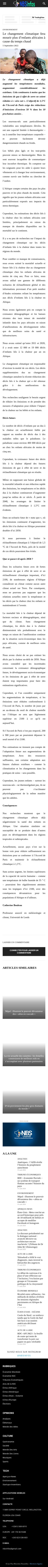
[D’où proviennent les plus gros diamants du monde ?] (24, 1090)
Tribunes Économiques (29, 1175)
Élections (7, 1403)
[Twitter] (22, 927)
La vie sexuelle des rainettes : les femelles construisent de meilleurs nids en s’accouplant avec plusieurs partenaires (24, 1059)
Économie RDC (9, 1376)
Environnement (10, 29)
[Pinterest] (28, 927)
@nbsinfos (24, 1355)
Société (6, 1445)
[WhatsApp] (34, 927)
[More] (40, 927)
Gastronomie (8, 1441)
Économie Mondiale (27, 1291)
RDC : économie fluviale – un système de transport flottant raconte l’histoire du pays (30, 1182)
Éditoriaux (7, 1422)
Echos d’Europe (9, 1399)
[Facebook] (16, 927)
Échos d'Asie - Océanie (28, 1312)
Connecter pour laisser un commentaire (24, 951)
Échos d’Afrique (10, 1388)
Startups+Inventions (12, 1484)
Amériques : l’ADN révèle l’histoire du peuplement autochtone (29, 1165)
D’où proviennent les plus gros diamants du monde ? (24, 1107)
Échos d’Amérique (11, 1392)
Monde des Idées (10, 1426)
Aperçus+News (24, 1209)
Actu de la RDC (25, 1254)
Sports (5, 1461)
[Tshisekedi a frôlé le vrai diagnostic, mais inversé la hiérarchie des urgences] (9, 1259)
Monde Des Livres (11, 1453)
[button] (4, 3)
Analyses (22, 1159)
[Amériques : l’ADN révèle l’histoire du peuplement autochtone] (9, 1164)
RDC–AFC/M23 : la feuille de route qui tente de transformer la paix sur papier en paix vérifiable (30, 1337)
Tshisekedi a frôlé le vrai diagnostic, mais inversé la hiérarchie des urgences (30, 1260)
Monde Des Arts (10, 1449)
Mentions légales (36, 1564)
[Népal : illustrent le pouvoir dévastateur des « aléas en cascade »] (24, 995)
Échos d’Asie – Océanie (13, 1395)
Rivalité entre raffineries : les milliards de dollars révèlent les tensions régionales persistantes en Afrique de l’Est (31, 1299)
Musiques (7, 1457)
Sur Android (8, 1498)
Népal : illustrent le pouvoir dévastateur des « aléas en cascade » (24, 1012)
